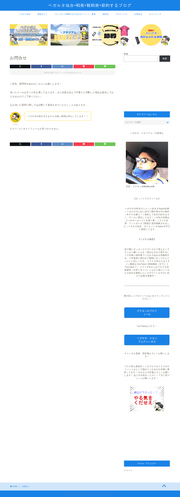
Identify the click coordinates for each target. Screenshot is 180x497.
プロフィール (121, 14)
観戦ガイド (43, 14)
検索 (126, 54)
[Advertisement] (147, 86)
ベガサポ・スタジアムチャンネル (147, 340)
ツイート (128, 470)
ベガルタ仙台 (25, 14)
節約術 (106, 14)
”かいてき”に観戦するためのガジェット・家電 (75, 14)
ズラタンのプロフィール (147, 313)
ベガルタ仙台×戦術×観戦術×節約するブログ (90, 5)
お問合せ (138, 14)
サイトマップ (155, 14)
